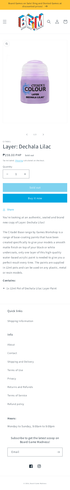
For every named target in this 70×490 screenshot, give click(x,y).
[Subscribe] (58, 452)
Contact (12, 353)
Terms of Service (17, 395)
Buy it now (35, 198)
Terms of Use (15, 370)
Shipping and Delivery (20, 361)
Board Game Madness (38, 483)
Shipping (19, 160)
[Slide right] (43, 134)
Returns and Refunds (20, 387)
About (11, 344)
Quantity (7, 166)
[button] (5, 22)
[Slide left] (27, 134)
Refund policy (15, 404)
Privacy (11, 378)
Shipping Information (20, 321)
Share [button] (10, 209)
